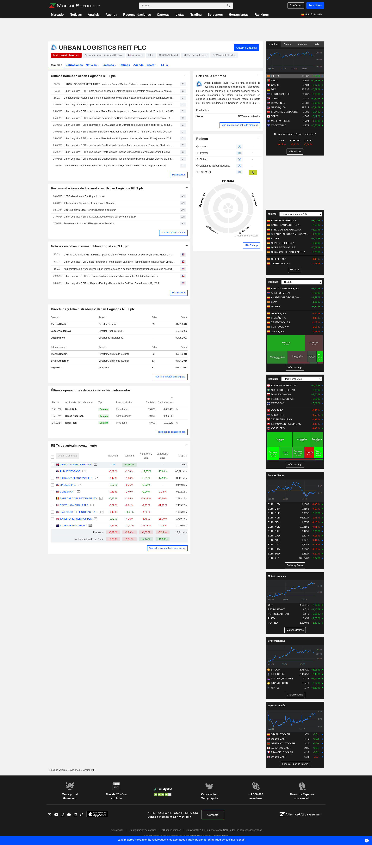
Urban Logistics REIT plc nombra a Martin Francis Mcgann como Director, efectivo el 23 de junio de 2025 (119, 111)
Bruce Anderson (60, 360)
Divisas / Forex (276, 475)
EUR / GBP (274, 508)
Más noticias (178, 174)
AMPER (275, 238)
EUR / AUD (274, 540)
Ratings (125, 64)
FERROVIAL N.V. (280, 327)
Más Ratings (251, 245)
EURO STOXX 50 (280, 94)
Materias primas (277, 576)
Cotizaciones (74, 64)
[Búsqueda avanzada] (228, 6)
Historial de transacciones (171, 432)
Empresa (108, 64)
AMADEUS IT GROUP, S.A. (285, 297)
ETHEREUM (277, 674)
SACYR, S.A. (278, 331)
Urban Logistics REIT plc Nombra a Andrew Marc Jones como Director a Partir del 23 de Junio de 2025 (118, 131)
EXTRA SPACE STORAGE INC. (76, 478)
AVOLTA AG (277, 410)
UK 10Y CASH (278, 757)
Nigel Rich (56, 367)
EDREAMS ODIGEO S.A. (284, 220)
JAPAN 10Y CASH (280, 748)
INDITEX (275, 306)
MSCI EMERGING (280, 121)
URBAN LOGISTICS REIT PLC (76, 464)
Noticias (76, 14)
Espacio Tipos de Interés (295, 764)
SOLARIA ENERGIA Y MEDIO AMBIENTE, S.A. (290, 234)
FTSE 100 (295, 140)
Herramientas (239, 14)
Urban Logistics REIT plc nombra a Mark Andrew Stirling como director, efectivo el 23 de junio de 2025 (117, 138)
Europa (288, 44)
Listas (180, 14)
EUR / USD (274, 504)
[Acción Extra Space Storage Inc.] (96, 478)
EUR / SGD (274, 553)
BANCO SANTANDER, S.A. (285, 225)
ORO (270, 605)
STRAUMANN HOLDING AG (286, 424)
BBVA (274, 302)
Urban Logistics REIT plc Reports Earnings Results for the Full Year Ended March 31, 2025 (111, 283)
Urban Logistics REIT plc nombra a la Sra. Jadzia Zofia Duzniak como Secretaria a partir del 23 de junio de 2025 (119, 125)
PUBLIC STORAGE (70, 471)
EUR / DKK (274, 531)
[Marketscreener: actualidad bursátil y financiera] (74, 6)
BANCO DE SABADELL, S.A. (286, 229)
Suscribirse (315, 5)
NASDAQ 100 (278, 107)
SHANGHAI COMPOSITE (284, 112)
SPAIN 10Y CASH (280, 734)
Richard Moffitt (59, 324)
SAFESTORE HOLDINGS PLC (76, 518)
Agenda (111, 14)
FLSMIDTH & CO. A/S (282, 399)
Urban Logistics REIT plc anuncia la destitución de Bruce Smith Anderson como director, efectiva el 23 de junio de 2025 (119, 118)
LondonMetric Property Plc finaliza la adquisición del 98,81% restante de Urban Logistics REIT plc (115, 165)
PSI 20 (274, 80)
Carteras (163, 14)
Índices (274, 44)
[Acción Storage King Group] (90, 526)
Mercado (57, 14)
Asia (316, 44)
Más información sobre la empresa (240, 125)
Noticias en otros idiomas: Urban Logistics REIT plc (90, 246)
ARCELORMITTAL (280, 293)
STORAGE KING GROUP (73, 525)
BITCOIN (275, 669)
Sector (151, 64)
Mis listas (295, 269)
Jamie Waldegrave (61, 331)
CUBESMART (67, 491)
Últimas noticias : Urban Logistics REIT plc (83, 76)
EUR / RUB (274, 517)
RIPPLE (275, 687)
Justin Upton (58, 337)
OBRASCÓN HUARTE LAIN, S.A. (288, 252)
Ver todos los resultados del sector (167, 548)
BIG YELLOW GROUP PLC (74, 505)
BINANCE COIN (279, 683)
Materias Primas (295, 630)
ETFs (164, 64)
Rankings (262, 14)
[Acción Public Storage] (83, 471)
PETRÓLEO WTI (276, 609)
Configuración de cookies (142, 830)
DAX (273, 89)
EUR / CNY (274, 544)
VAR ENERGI (278, 428)
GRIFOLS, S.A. (279, 259)
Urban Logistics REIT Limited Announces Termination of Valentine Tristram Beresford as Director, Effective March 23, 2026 (119, 261)
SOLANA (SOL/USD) (282, 678)
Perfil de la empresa (211, 76)
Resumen (56, 64)
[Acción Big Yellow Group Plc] (92, 505)
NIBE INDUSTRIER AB (283, 390)
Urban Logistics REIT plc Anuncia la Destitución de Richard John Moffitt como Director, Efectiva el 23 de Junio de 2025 (119, 158)
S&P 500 (275, 98)
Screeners (215, 14)
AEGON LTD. (278, 415)
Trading (196, 14)
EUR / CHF (274, 513)
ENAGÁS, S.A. (278, 318)
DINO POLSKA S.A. (281, 394)
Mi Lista (272, 214)
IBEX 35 (275, 76)
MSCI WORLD (278, 125)
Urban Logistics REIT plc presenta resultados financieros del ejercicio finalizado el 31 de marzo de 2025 (118, 104)
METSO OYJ (277, 403)
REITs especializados (249, 116)
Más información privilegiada (170, 376)
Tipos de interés (277, 705)
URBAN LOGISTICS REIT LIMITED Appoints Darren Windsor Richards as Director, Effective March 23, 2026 (119, 254)
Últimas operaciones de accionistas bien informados (91, 390)
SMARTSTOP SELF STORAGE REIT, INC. (79, 512)
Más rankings (295, 367)
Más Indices (295, 151)
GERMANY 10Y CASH (283, 743)
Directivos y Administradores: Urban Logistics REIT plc (93, 309)
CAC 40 (275, 85)
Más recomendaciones (173, 232)
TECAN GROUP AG (281, 419)
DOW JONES (278, 103)
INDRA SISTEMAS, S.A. (283, 247)
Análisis (94, 14)
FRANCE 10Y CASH (282, 752)
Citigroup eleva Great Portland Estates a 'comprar (90, 210)
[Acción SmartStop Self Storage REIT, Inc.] (101, 512)
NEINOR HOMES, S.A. (283, 243)
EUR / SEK (273, 522)
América (302, 44)
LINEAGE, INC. (68, 485)
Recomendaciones (137, 14)
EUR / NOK (274, 526)
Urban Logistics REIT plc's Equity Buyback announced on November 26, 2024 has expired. (111, 276)
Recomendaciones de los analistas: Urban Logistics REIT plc (97, 188)
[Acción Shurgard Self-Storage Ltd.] (100, 499)
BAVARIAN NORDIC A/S (283, 385)
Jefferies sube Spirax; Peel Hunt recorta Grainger (89, 203)
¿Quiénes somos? (171, 830)
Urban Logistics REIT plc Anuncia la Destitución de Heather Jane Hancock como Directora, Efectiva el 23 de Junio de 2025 (119, 145)
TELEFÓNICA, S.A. (281, 263)
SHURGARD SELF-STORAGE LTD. (78, 498)
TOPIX (274, 116)
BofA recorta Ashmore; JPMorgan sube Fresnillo (89, 223)
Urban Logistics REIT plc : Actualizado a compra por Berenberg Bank (100, 216)
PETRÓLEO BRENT (278, 614)
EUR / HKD (274, 549)
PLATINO (273, 623)
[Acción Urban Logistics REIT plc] (95, 465)
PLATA (271, 618)
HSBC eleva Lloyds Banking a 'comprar (84, 196)
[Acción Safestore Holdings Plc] (95, 519)
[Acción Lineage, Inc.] (79, 485)
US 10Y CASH (278, 739)
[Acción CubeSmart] (78, 492)
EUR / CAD (274, 535)
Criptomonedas (276, 641)
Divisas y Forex (295, 565)
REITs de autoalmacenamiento (74, 445)
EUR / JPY (273, 558)
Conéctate (296, 5)
